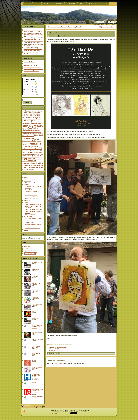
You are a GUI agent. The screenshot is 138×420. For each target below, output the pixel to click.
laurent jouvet (30, 146)
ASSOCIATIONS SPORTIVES (33, 218)
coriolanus (27, 33)
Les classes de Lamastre (32, 196)
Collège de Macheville (31, 214)
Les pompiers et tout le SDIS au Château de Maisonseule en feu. (38, 391)
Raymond (66, 35)
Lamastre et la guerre (31, 194)
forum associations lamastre (31, 132)
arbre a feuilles (37, 111)
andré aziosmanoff (27, 111)
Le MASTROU (27, 200)
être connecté (59, 363)
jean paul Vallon (31, 141)
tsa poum (33, 165)
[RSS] (24, 411)
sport (34, 163)
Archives (24, 238)
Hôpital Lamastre (32, 137)
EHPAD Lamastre (32, 125)
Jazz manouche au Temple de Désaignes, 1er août (65, 27)
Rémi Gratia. (35, 276)
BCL (27, 220)
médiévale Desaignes (33, 154)
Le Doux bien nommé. (34, 42)
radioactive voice (36, 157)
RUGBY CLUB (30, 222)
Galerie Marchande (30, 182)
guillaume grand (38, 133)
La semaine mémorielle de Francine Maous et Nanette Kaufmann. (33, 49)
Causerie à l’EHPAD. (29, 47)
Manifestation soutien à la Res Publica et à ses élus (33, 35)
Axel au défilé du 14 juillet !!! (32, 67)
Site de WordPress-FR (30, 254)
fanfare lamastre (34, 130)
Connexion (27, 248)
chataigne (37, 117)
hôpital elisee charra (28, 136)
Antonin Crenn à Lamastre (31, 71)
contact (26, 230)
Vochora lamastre (37, 167)
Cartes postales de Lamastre (33, 204)
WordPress (72, 418)
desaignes (36, 123)
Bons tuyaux (27, 181)
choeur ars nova (27, 118)
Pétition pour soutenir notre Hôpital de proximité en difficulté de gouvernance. (37, 377)
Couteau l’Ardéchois (37, 339)
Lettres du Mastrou (37, 262)
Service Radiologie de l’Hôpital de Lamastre (37, 326)
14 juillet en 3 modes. (106, 27)
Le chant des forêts (29, 61)
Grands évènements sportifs (33, 224)
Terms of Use (64, 410)
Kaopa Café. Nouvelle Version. (58, 347)
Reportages (58, 353)
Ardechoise (29, 226)
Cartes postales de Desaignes (33, 209)
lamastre (34, 143)
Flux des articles (30, 250)
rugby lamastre (28, 159)
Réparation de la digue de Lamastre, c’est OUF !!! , (33, 30)
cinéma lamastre (36, 118)
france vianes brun (27, 133)
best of (26, 177)
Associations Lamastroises (32, 228)
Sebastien (26, 30)
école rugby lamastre (28, 169)
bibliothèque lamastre (31, 114)
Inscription (27, 246)
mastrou (31, 152)
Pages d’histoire (29, 189)
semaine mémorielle (29, 162)
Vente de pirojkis (54, 350)
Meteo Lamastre (30, 79)
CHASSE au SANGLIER (35, 291)
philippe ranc (26, 157)
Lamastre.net (105, 22)
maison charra (34, 149)
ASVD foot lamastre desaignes (31, 112)
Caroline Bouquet (28, 116)
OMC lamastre (37, 155)
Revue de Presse (29, 179)
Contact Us (54, 410)
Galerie (26, 202)
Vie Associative (28, 216)
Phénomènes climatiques (32, 198)
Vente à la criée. (56, 33)
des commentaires (30, 252)
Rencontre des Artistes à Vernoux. (33, 69)
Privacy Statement (83, 410)
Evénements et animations (36, 347)
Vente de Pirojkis (54, 348)
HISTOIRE (26, 184)
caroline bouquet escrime (31, 116)
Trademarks (72, 410)
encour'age (27, 128)
